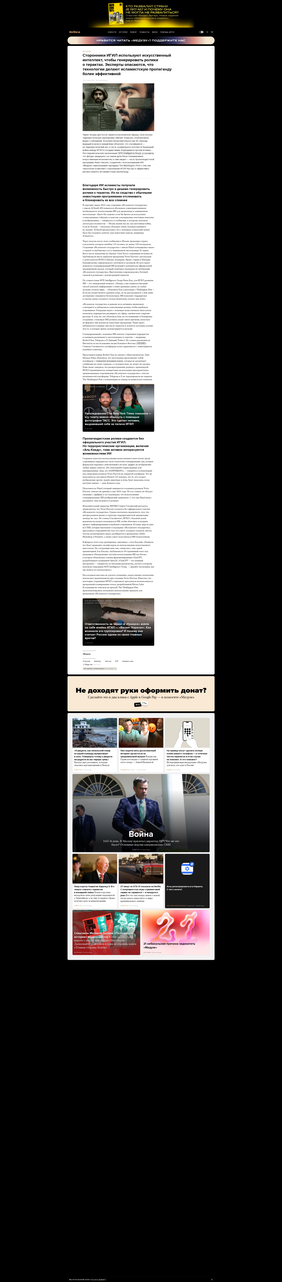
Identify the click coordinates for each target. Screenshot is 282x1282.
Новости (112, 32)
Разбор (133, 32)
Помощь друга (167, 32)
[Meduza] (75, 31)
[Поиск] (207, 32)
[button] (118, 107)
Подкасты (144, 32)
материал (114, 165)
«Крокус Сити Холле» (142, 134)
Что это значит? (98, 1280)
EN (212, 32)
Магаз (155, 32)
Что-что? (96, 664)
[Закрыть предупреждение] (212, 1279)
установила (148, 153)
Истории (123, 32)
